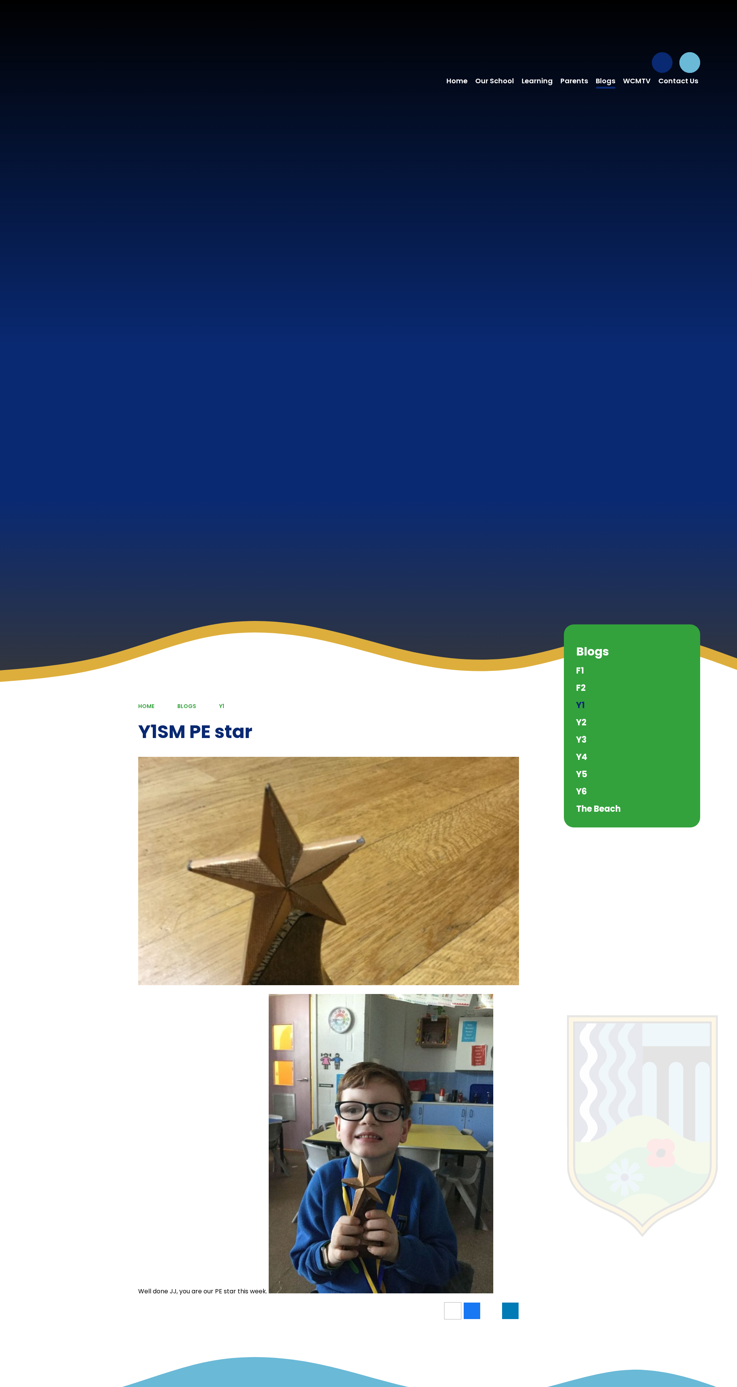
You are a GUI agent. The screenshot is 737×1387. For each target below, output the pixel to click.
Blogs (186, 706)
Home (146, 706)
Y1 (221, 706)
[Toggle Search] (689, 62)
